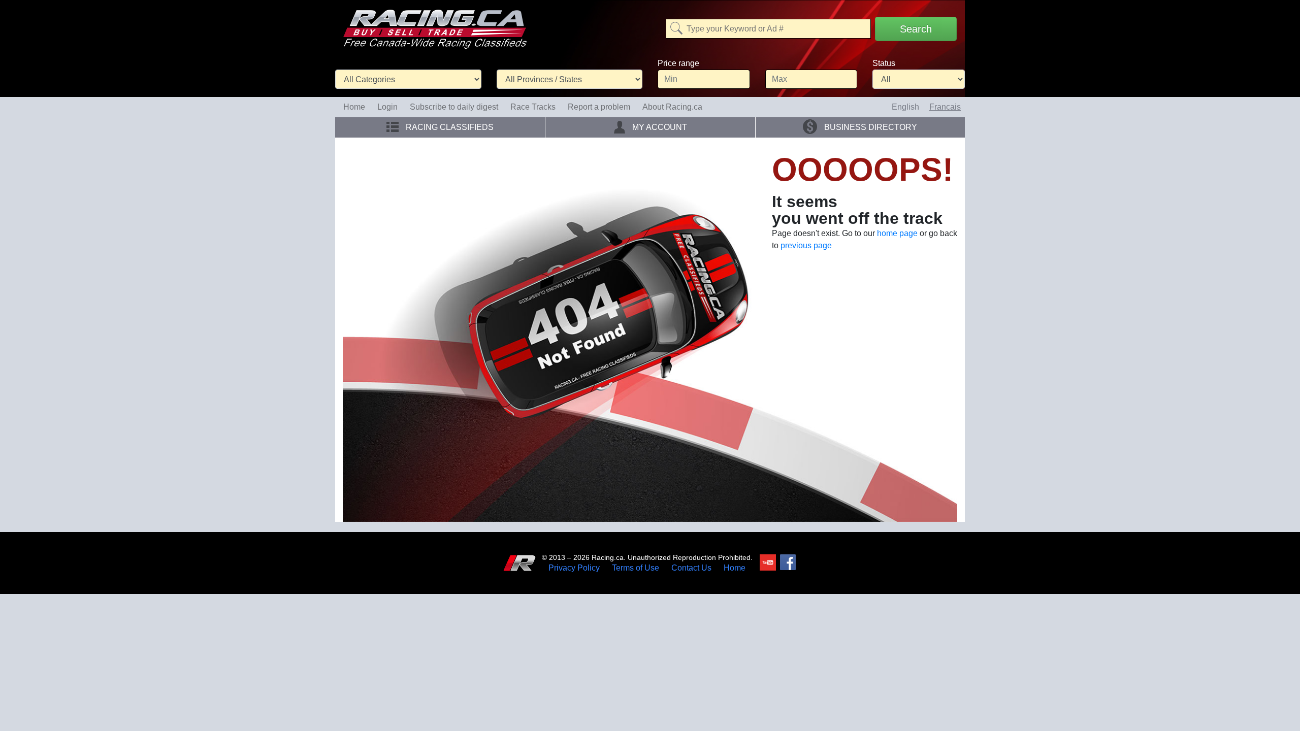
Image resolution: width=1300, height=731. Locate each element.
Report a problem (599, 107)
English (905, 107)
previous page (806, 245)
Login (387, 107)
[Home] (434, 22)
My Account (658, 127)
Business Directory (869, 127)
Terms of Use (635, 568)
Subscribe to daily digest (454, 107)
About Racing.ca (672, 107)
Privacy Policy (574, 568)
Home (354, 107)
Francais (945, 107)
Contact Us (691, 568)
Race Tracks (533, 107)
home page (897, 233)
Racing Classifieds (449, 127)
